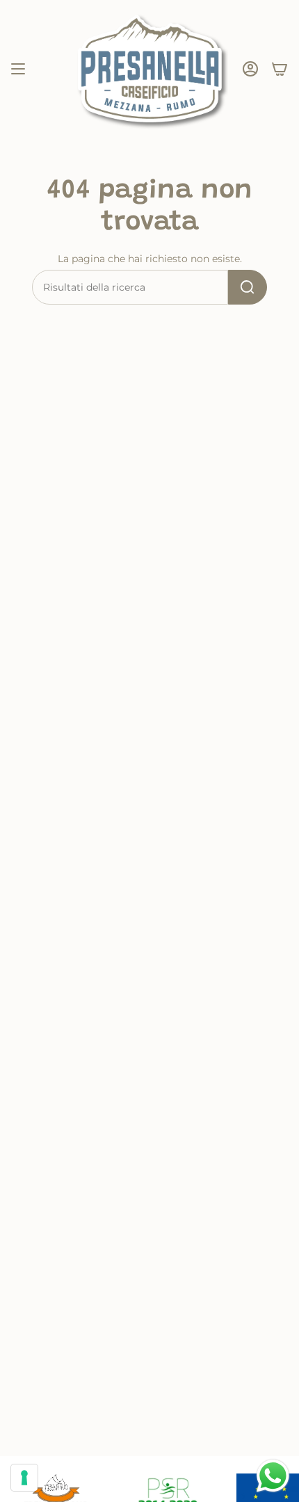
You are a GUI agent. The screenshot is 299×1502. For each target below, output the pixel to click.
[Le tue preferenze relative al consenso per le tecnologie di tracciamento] (24, 1477)
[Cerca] (247, 287)
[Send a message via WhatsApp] (273, 1476)
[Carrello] (279, 68)
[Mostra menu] (18, 68)
